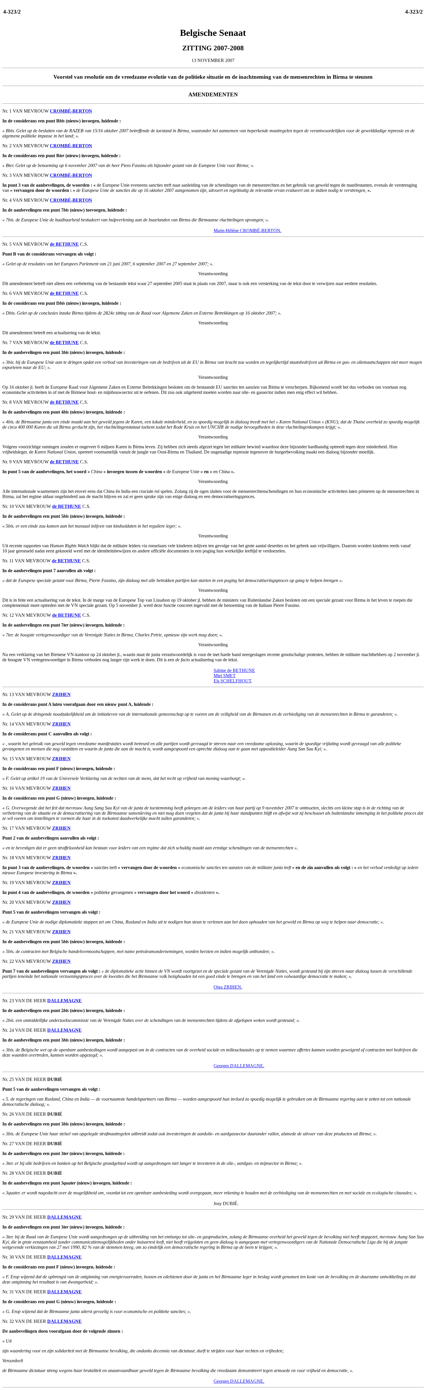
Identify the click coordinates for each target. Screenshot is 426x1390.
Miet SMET (225, 675)
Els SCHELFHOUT (232, 680)
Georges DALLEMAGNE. (239, 1065)
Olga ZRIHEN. (228, 987)
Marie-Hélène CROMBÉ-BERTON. (247, 230)
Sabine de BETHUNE (234, 670)
